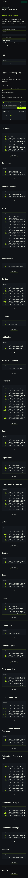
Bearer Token (5, 37)
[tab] (5, 43)
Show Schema (21, 111)
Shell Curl (22, 102)
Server (4, 26)
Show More (13, 155)
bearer (24, 35)
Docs (25, 2)
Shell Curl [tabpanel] (5, 45)
